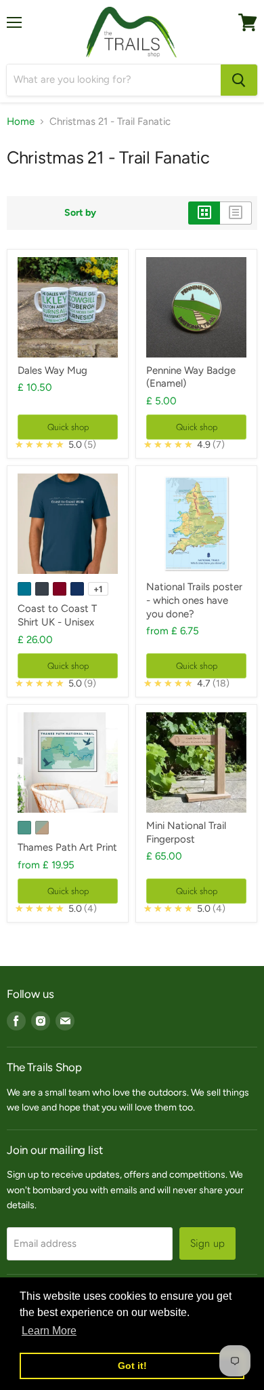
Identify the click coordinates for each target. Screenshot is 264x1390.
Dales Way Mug (52, 370)
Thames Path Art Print (67, 847)
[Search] (239, 80)
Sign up (207, 1243)
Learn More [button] (49, 1330)
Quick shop (68, 427)
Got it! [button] (132, 1365)
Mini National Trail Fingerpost (186, 832)
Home (21, 122)
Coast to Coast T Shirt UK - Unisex (57, 615)
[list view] (236, 212)
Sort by (80, 213)
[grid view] (204, 212)
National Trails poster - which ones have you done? (194, 600)
